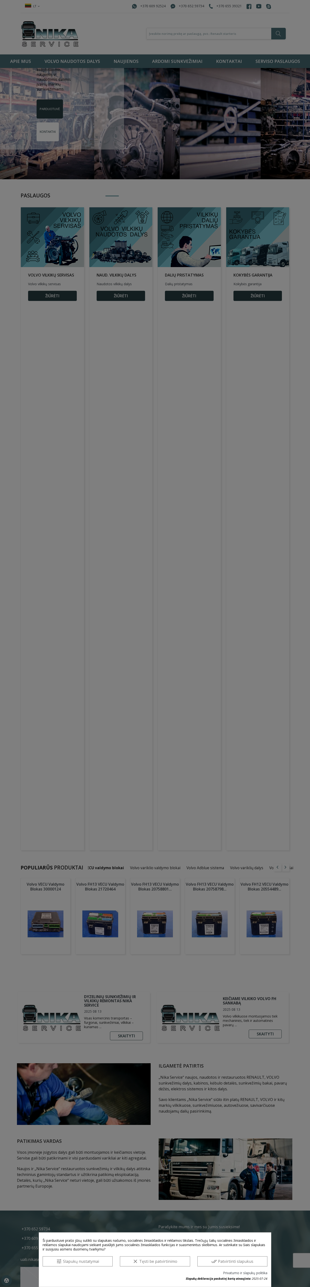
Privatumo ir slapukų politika (245, 1273)
